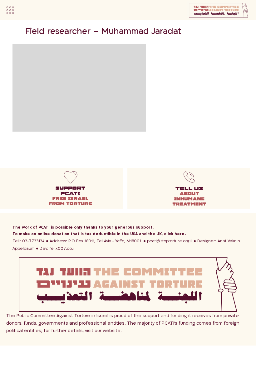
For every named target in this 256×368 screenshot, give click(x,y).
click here (174, 233)
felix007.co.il (57, 248)
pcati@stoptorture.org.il (169, 241)
